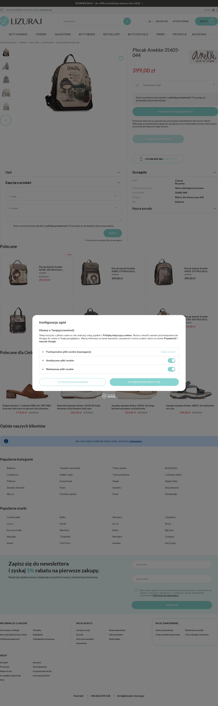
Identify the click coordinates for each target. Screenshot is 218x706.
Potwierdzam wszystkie (144, 381)
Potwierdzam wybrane (73, 381)
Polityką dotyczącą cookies (117, 335)
